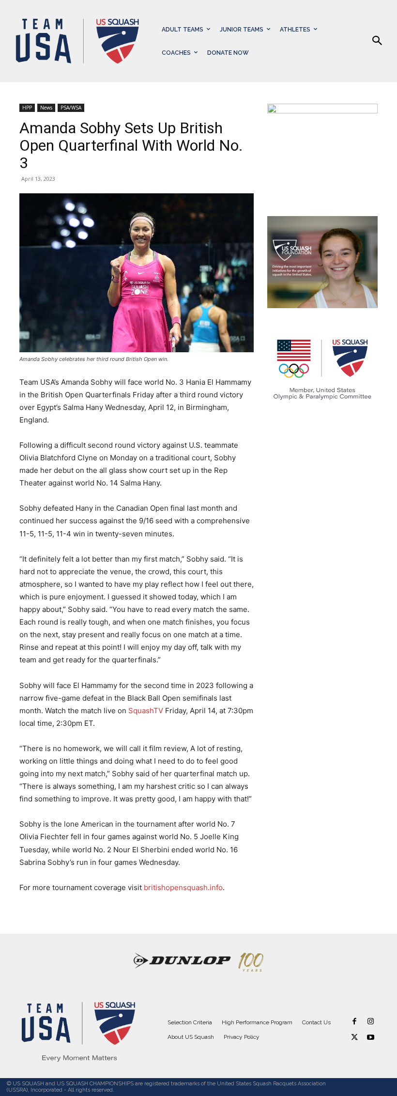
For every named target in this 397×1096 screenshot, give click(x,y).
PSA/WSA (71, 107)
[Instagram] (371, 1022)
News (46, 107)
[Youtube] (371, 1038)
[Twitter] (355, 1038)
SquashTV (145, 710)
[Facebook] (355, 1022)
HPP (27, 107)
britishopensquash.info (183, 887)
